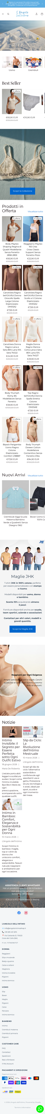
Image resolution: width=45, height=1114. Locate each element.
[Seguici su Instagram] (26, 912)
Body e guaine (8, 961)
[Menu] (3, 14)
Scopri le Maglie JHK (22, 629)
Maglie (5, 999)
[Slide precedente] (3, 4)
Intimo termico (8, 980)
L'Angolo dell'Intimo (17, 1102)
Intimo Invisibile (8, 973)
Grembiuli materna (10, 1030)
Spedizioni (6, 1056)
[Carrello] (42, 14)
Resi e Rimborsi (8, 1060)
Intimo (5, 1026)
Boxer (4, 995)
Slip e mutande (8, 957)
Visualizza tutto (35, 211)
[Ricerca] (8, 14)
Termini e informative (22, 1107)
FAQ (4, 1048)
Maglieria (6, 969)
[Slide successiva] (42, 4)
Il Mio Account (8, 1064)
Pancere (5, 1011)
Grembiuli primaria (10, 1033)
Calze (4, 1007)
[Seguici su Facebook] (19, 912)
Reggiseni (6, 954)
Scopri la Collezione (22, 191)
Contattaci (6, 1052)
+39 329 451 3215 (10, 932)
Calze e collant (8, 965)
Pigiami (5, 977)
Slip (3, 992)
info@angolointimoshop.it (15, 928)
